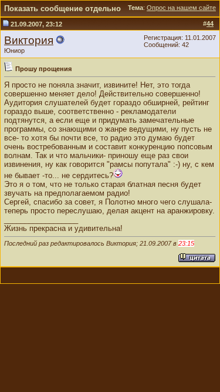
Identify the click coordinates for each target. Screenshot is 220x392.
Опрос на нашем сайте (181, 7)
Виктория (28, 40)
